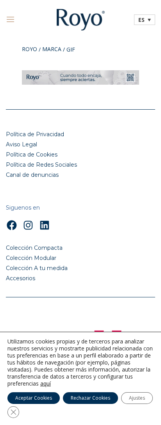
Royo (29, 49)
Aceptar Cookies (33, 398)
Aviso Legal (21, 144)
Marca (51, 49)
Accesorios (20, 278)
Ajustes (137, 398)
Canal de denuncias (32, 174)
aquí (45, 383)
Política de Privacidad (35, 134)
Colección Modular (31, 257)
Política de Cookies (31, 154)
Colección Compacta (34, 247)
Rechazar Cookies (90, 398)
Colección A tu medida (37, 268)
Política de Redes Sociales (41, 164)
